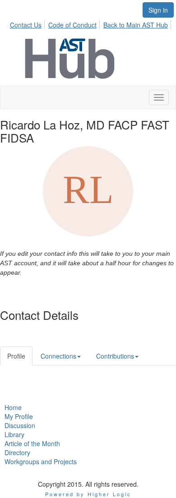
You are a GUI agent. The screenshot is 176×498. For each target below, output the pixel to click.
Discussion (20, 425)
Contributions (115, 355)
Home (13, 407)
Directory (17, 452)
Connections (58, 355)
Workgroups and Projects (41, 461)
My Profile (19, 416)
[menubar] (91, 23)
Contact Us (26, 24)
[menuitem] (28, 23)
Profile (16, 355)
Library (14, 434)
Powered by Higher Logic (88, 494)
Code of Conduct (72, 24)
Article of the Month (32, 443)
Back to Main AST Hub (135, 24)
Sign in (158, 9)
